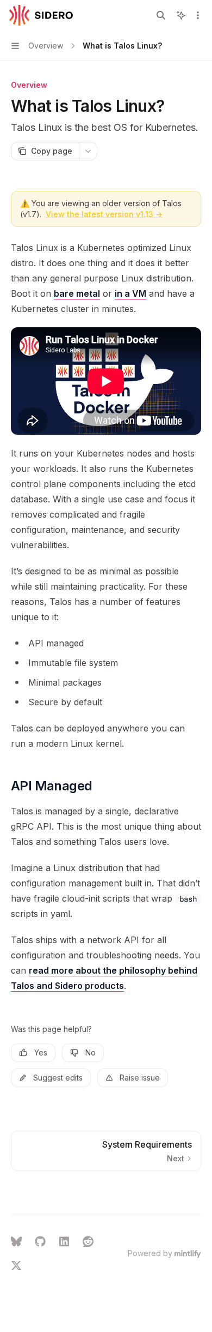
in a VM (130, 293)
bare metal (77, 293)
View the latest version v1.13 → (104, 214)
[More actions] (197, 15)
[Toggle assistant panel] (181, 15)
